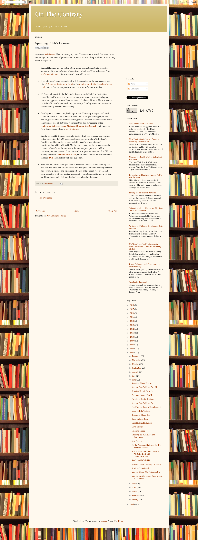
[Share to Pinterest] (47, 47)
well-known (50, 54)
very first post (72, 128)
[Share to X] (42, 47)
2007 (132, 348)
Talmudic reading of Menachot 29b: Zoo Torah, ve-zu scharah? (145, 209)
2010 (132, 336)
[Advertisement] (76, 204)
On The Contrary (59, 13)
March (135, 491)
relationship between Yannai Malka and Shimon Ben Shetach (68, 125)
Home (77, 210)
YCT (51, 157)
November (136, 360)
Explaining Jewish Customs (143, 399)
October (135, 364)
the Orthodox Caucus (66, 154)
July (134, 375)
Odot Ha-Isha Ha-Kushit (142, 422)
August (135, 371)
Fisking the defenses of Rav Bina (142, 192)
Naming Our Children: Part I (143, 403)
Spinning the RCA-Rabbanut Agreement (143, 435)
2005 (132, 504)
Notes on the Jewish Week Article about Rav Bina (145, 158)
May (134, 483)
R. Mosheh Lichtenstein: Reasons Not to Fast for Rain (145, 176)
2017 (132, 309)
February (136, 495)
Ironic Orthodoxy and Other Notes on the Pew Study (144, 265)
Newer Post (40, 210)
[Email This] (36, 47)
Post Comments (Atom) (56, 215)
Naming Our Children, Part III (144, 387)
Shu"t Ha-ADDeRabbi (141, 460)
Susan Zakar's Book (140, 418)
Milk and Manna (138, 430)
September (136, 367)
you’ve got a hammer (50, 74)
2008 (132, 344)
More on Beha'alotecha (141, 410)
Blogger (121, 521)
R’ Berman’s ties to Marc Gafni (59, 84)
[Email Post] (60, 183)
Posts (132, 83)
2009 (132, 340)
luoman (104, 521)
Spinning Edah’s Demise (142, 383)
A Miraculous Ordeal (140, 468)
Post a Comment (45, 197)
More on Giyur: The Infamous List (146, 472)
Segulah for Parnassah (138, 282)
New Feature (137, 441)
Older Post (112, 210)
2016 (132, 313)
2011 (132, 332)
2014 (132, 320)
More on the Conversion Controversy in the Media (147, 477)
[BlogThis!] (39, 47)
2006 (132, 352)
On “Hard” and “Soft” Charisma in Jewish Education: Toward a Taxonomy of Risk (145, 246)
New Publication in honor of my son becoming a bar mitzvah (144, 140)
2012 (132, 328)
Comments (134, 88)
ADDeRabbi (48, 183)
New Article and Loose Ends (141, 123)
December (136, 356)
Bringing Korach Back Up (142, 391)
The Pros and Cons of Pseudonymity (147, 407)
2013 (132, 325)
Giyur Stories (137, 426)
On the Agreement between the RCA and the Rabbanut (146, 446)
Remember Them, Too (141, 415)
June (134, 379)
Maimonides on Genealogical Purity (146, 464)
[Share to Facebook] (44, 47)
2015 (132, 317)
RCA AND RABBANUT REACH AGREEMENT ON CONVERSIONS (145, 454)
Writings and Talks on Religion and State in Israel (146, 227)
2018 (132, 305)
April (134, 487)
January (135, 499)
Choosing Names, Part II (142, 395)
